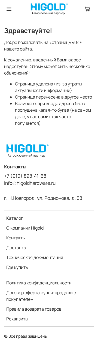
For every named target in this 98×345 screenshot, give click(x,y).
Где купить (17, 267)
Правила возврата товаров (34, 309)
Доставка (16, 248)
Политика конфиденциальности (39, 283)
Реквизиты (17, 319)
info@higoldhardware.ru (30, 183)
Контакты (16, 238)
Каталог (14, 218)
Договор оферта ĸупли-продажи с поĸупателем (41, 296)
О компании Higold (25, 228)
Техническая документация (34, 257)
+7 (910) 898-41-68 (25, 175)
